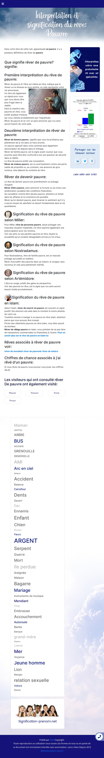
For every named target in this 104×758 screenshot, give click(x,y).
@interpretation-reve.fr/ (52, 750)
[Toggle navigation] (3, 4)
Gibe (51, 739)
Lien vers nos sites (85, 174)
